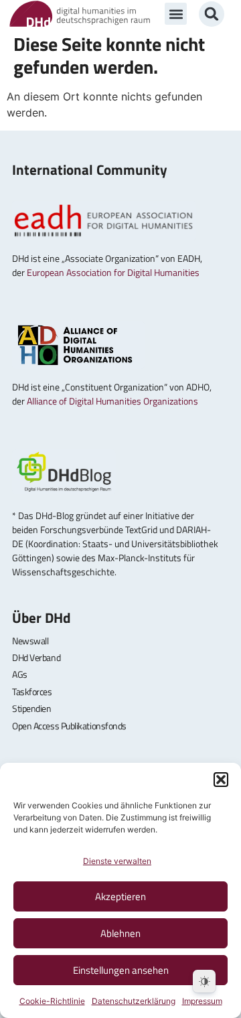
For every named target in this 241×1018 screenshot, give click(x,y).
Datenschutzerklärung (133, 1001)
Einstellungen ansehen (121, 970)
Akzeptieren (120, 896)
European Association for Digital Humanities (113, 272)
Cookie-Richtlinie (52, 1001)
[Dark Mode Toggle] (204, 981)
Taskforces (32, 691)
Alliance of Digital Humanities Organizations (112, 401)
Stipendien (32, 708)
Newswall (30, 641)
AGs (19, 674)
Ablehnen (120, 933)
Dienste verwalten (117, 861)
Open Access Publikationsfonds (69, 726)
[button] (221, 779)
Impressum (202, 1001)
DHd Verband (36, 657)
